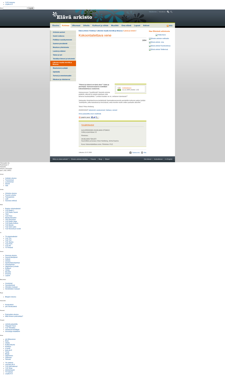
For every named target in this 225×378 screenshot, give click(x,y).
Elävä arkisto (83, 31)
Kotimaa (93, 31)
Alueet (7, 184)
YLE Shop (8, 368)
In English (168, 159)
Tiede (7, 352)
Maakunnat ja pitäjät (60, 68)
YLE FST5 (8, 244)
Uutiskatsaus (126, 88)
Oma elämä (126, 25)
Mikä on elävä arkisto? (60, 159)
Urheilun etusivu (11, 193)
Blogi (100, 159)
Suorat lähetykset (11, 257)
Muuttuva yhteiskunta (61, 47)
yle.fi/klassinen (10, 339)
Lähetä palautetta (11, 324)
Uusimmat (8, 283)
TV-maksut (9, 372)
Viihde (7, 270)
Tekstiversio (153, 12)
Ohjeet (107, 159)
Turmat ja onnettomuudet (62, 76)
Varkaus (109, 110)
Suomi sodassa (58, 36)
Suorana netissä (11, 201)
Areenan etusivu (11, 255)
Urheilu (86, 25)
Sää (6, 185)
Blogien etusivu (10, 297)
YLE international (11, 366)
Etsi (1, 8)
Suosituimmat (10, 285)
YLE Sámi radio (10, 227)
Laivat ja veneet (129, 31)
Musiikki (115, 25)
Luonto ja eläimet (59, 51)
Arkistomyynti (10, 370)
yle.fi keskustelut (11, 306)
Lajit (6, 199)
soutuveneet (100, 110)
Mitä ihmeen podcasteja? (14, 316)
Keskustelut (9, 305)
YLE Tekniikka (10, 328)
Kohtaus (8, 346)
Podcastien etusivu (12, 314)
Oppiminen (9, 356)
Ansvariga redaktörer (12, 331)
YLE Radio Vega (11, 221)
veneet (114, 110)
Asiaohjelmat (9, 265)
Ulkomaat (76, 25)
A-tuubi (7, 348)
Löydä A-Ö (9, 4)
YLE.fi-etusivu (10, 2)
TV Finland (9, 247)
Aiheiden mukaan (11, 287)
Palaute (93, 159)
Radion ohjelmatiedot (12, 209)
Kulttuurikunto (10, 345)
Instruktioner (158, 159)
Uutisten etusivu (11, 178)
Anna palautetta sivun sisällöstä (90, 114)
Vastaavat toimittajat (12, 330)
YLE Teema (9, 242)
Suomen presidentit (60, 43)
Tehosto (8, 359)
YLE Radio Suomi (11, 212)
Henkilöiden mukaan (12, 289)
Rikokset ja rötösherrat (61, 79)
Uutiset (7, 259)
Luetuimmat (9, 182)
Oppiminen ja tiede (12, 266)
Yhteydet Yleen (10, 326)
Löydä (31, 8)
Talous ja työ (57, 55)
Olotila (7, 343)
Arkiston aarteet (59, 32)
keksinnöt (92, 110)
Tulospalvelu (9, 197)
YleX (7, 214)
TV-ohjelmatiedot (11, 236)
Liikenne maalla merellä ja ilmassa (62, 63)
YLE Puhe (8, 216)
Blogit (7, 354)
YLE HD (8, 246)
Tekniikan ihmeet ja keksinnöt (64, 59)
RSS (170, 26)
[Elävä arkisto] (79, 16)
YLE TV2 (8, 240)
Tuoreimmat (9, 180)
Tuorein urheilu (10, 195)
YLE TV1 (8, 238)
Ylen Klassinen (10, 220)
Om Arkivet (147, 159)
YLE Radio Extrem (11, 223)
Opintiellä (56, 72)
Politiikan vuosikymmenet (62, 40)
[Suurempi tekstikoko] (168, 12)
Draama (8, 274)
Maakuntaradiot (10, 218)
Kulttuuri (8, 268)
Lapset (137, 25)
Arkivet (146, 25)
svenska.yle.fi (10, 364)
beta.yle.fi (8, 350)
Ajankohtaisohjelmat (12, 263)
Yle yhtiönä (9, 363)
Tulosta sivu (136, 152)
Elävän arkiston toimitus (79, 159)
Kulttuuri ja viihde (100, 25)
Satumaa (8, 357)
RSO (7, 341)
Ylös (145, 152)
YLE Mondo (9, 225)
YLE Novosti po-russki (13, 229)
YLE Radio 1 (9, 210)
